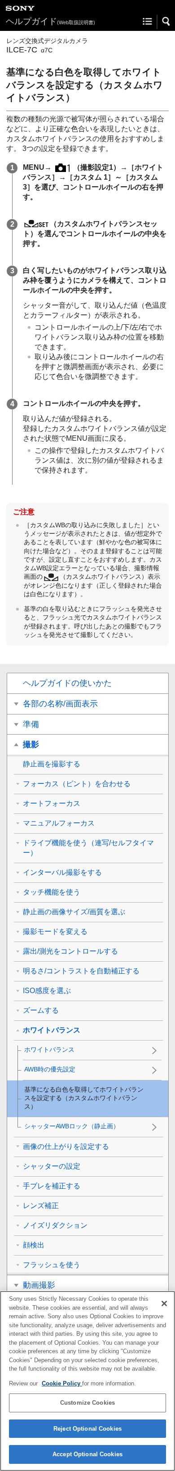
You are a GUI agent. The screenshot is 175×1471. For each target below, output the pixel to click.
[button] (166, 21)
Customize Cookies (87, 1402)
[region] (87, 1381)
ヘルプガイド (50, 21)
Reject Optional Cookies (87, 1428)
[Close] (164, 1303)
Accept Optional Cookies (87, 1454)
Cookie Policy (62, 1383)
